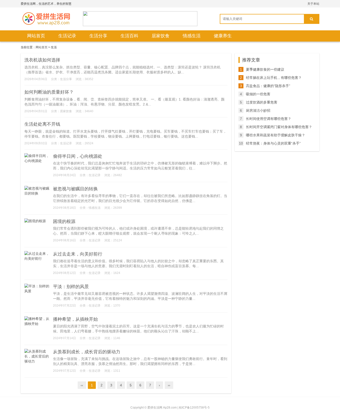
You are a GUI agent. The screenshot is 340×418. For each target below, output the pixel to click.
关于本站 (313, 3)
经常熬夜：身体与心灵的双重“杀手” (273, 143)
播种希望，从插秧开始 (75, 319)
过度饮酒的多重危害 (261, 102)
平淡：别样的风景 (71, 286)
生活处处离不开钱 (42, 124)
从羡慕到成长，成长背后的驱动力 (86, 351)
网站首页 (36, 35)
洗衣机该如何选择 (42, 59)
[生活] (45, 18)
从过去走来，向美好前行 (77, 254)
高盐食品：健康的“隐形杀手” (268, 86)
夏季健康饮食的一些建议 (265, 69)
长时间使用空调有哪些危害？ (268, 119)
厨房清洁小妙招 (258, 110)
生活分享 (98, 35)
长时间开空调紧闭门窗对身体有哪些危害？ (279, 127)
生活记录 (67, 35)
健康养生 (223, 35)
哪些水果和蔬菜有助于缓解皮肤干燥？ (275, 135)
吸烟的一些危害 (258, 94)
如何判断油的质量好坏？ (49, 92)
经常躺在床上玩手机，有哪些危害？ (274, 78)
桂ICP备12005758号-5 (194, 407)
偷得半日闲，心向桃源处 (77, 156)
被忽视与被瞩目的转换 (75, 188)
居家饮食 (161, 35)
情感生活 (192, 35)
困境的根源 (64, 221)
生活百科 (129, 35)
